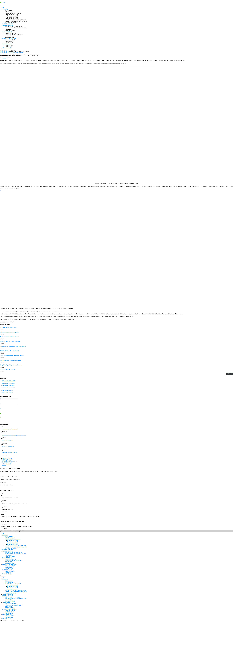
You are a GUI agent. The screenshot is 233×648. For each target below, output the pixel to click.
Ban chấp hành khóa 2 (12, 16)
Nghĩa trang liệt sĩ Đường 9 (8, 446)
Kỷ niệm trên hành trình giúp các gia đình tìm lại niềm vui (14, 435)
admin (4, 58)
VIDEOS (4, 465)
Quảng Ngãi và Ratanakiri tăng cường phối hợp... (12, 355)
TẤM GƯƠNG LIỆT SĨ (10, 40)
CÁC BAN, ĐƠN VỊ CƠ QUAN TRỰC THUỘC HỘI (16, 21)
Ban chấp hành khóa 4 (12, 18)
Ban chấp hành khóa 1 (12, 14)
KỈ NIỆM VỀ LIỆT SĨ (9, 41)
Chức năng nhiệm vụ (10, 12)
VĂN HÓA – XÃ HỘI (6, 48)
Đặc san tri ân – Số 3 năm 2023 (8, 380)
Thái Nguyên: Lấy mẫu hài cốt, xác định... (10, 360)
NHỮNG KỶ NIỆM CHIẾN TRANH (9, 461)
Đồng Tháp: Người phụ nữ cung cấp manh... (11, 365)
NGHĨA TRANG (8, 36)
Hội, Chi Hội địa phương (10, 22)
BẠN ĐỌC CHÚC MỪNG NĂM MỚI (10, 429)
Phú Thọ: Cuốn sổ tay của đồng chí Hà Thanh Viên (13, 521)
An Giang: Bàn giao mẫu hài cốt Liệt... (9, 336)
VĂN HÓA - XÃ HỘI (6, 463)
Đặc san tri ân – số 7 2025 (7, 390)
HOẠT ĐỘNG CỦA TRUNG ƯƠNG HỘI (14, 26)
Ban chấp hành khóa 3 (12, 17)
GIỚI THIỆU (5, 9)
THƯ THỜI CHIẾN (9, 42)
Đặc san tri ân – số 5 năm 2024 (8, 385)
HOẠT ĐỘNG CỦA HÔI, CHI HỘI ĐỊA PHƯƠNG (15, 28)
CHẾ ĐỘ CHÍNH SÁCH (10, 45)
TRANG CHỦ (3, 51)
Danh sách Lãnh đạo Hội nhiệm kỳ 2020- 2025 (15, 20)
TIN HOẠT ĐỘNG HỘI (7, 25)
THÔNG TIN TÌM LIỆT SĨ (10, 33)
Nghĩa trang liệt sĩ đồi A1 (7, 440)
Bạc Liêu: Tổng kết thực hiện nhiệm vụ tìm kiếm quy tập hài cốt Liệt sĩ (16, 526)
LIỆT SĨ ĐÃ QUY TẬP (9, 37)
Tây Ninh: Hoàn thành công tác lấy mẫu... (10, 341)
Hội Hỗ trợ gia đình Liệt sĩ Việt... (8, 327)
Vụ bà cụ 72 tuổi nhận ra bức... (8, 369)
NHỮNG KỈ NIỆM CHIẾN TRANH (9, 38)
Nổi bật (7, 51)
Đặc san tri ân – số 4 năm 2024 (8, 383)
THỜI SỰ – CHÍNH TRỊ (7, 24)
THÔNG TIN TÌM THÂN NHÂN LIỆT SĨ (13, 34)
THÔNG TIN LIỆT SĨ (7, 32)
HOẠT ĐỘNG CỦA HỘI (9, 52)
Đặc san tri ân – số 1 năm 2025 (8, 387)
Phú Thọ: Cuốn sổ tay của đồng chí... (9, 332)
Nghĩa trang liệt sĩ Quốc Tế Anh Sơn (9, 452)
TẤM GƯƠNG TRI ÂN (10, 30)
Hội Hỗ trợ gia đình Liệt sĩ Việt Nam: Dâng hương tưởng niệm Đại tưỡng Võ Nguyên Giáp (21, 516)
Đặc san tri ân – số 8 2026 (7, 392)
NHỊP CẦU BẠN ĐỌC (7, 44)
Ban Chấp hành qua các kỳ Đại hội (13, 13)
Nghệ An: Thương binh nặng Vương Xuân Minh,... (13, 346)
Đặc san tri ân (8, 29)
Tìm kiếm (230, 373)
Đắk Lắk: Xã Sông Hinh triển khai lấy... (10, 350)
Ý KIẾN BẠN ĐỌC (9, 46)
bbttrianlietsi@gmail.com (7, 484)
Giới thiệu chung (9, 10)
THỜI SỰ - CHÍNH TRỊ (7, 458)
